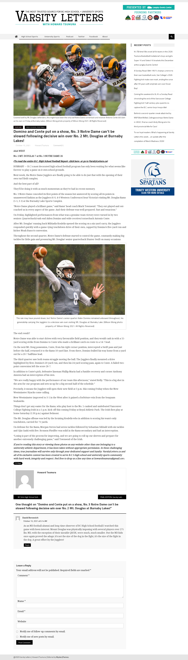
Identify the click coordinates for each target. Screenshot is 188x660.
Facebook (93, 36)
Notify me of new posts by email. (37, 636)
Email (21, 611)
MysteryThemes (62, 657)
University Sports (52, 36)
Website (22, 621)
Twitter (81, 36)
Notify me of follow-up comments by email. (42, 631)
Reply (27, 545)
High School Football (35, 127)
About (105, 36)
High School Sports (29, 36)
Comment (23, 575)
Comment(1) (58, 145)
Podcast (69, 36)
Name (22, 601)
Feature (18, 127)
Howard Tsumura (42, 145)
